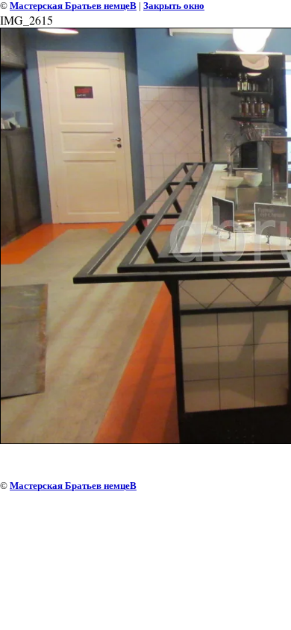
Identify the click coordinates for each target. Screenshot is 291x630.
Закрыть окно (173, 5)
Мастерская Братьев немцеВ (73, 5)
